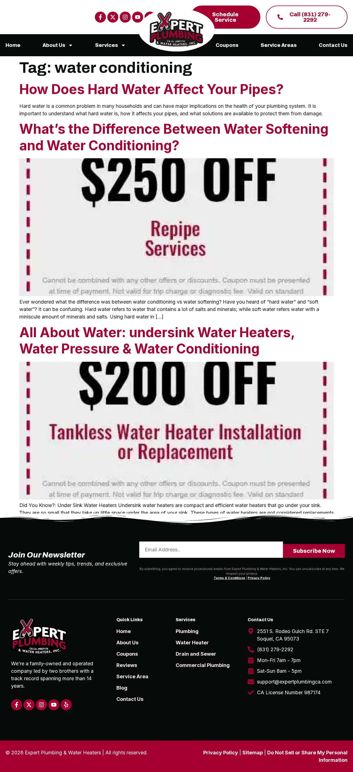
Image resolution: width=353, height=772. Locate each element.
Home (13, 45)
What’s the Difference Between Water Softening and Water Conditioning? (173, 137)
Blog (121, 688)
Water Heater (192, 642)
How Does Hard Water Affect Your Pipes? (151, 89)
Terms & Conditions (229, 578)
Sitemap (252, 752)
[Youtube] (53, 704)
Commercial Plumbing (203, 665)
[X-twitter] (112, 17)
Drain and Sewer (196, 654)
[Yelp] (66, 704)
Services (106, 45)
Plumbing (187, 631)
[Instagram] (125, 17)
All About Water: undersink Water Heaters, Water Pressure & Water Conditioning (157, 340)
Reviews (126, 665)
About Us (53, 45)
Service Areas (279, 45)
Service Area (132, 676)
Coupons (227, 45)
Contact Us (333, 45)
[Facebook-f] (100, 17)
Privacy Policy (259, 578)
